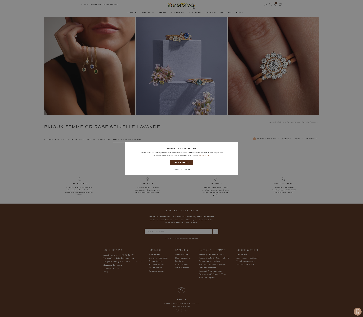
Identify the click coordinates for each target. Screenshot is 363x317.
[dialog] (181, 158)
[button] (181, 169)
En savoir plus (204, 155)
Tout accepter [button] (181, 162)
